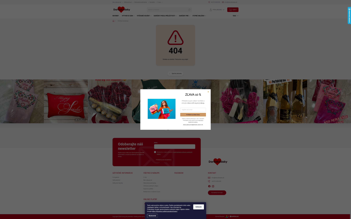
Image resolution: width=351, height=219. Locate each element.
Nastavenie (152, 216)
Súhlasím (199, 207)
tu (180, 207)
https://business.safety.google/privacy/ (165, 211)
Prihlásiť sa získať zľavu (193, 114)
